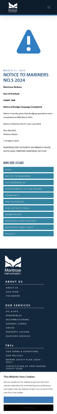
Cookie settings (28, 407)
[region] (28, 393)
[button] (48, 7)
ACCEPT (28, 399)
